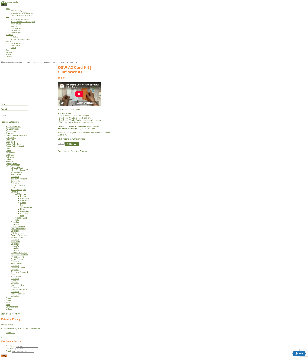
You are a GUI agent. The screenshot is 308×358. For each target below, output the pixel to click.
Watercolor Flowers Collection (19, 290)
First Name (10, 346)
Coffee (23, 203)
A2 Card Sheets (12, 129)
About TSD (9, 35)
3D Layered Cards (13, 127)
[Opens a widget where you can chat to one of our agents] (299, 354)
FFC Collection (17, 233)
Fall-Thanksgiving (26, 206)
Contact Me (14, 37)
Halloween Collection (15, 243)
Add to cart (72, 144)
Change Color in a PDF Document (22, 13)
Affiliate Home (15, 46)
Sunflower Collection (15, 282)
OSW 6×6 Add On (16, 24)
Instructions (11, 161)
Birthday (23, 196)
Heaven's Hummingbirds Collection (17, 248)
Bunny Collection (18, 185)
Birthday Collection (19, 179)
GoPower (10, 157)
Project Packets (17, 257)
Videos (8, 9)
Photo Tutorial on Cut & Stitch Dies (22, 15)
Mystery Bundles (13, 164)
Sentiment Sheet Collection (18, 269)
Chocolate (24, 198)
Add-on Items (16, 172)
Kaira (20, 329)
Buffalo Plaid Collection (16, 182)
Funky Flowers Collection (17, 238)
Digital (8, 151)
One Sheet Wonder (14, 63)
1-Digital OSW (17, 168)
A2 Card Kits (37, 63)
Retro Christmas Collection (17, 264)
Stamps (9, 300)
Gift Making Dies (16, 33)
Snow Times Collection (16, 277)
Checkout (9, 52)
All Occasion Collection (16, 175)
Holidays (9, 159)
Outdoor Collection (19, 253)
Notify (4, 356)
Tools (8, 302)
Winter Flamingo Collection (18, 295)
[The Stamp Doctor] (9, 2)
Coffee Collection (18, 227)
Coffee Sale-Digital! (14, 144)
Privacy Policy (7, 324)
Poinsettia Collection (19, 255)
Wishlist (13, 48)
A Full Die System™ (19, 170)
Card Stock (10, 142)
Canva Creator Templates (17, 135)
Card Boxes (11, 138)
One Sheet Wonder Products (20, 19)
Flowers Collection (19, 235)
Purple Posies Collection (17, 260)
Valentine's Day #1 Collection (19, 286)
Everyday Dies (15, 30)
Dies (8, 148)
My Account (9, 41)
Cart (7, 50)
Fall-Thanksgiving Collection (18, 230)
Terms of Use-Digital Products (20, 39)
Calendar (9, 56)
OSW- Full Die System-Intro (19, 11)
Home (3, 63)
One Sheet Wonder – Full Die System (23, 22)
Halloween (24, 211)
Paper (8, 298)
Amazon (8, 54)
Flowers (47, 63)
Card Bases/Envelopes (18, 188)
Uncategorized (12, 307)
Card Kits (27, 63)
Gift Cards (10, 155)
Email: (9, 351)
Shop (7, 17)
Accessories (11, 131)
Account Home (15, 43)
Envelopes (10, 153)
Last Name (10, 349)
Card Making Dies (16, 28)
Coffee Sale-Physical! (15, 146)
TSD (8, 305)
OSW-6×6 (14, 26)
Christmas (24, 200)
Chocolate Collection (15, 223)
